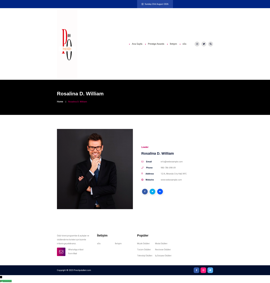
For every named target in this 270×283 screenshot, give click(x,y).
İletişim (173, 44)
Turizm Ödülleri (144, 249)
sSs (184, 44)
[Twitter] (203, 44)
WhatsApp (7, 281)
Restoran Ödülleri (163, 249)
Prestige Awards (156, 44)
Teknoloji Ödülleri (144, 255)
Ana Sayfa (137, 44)
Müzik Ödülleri (143, 243)
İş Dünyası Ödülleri (163, 255)
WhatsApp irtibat (76, 249)
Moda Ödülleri (161, 243)
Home (60, 101)
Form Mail (72, 253)
